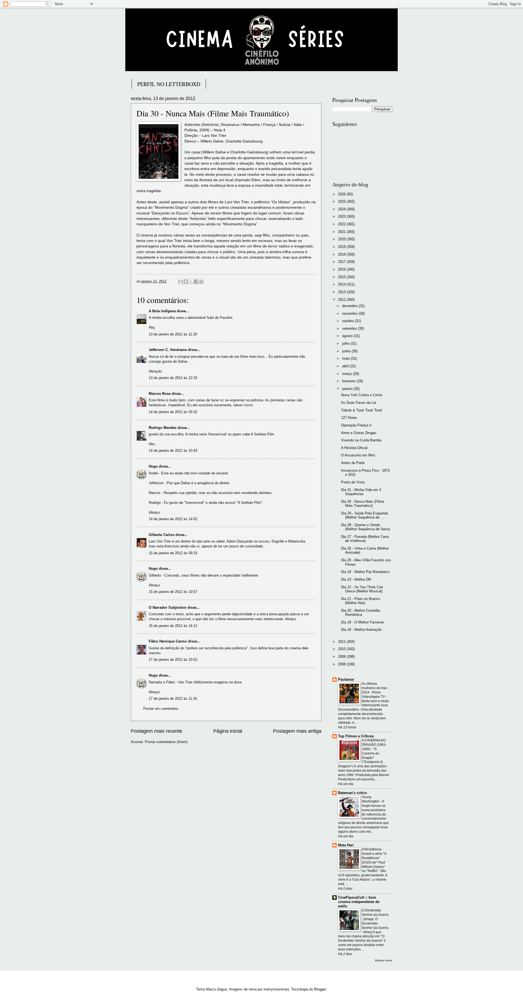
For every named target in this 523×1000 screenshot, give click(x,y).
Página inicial (227, 731)
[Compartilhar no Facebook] (196, 281)
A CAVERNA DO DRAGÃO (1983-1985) (374, 744)
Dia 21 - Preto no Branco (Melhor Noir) (360, 601)
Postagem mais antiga (297, 731)
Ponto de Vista (352, 482)
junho (347, 351)
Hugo (153, 466)
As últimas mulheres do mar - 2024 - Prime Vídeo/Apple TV (375, 690)
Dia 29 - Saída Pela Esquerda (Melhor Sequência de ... (364, 515)
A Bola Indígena (162, 311)
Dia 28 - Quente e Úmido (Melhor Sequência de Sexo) (365, 527)
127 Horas (349, 418)
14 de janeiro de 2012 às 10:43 (173, 451)
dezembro (350, 306)
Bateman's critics (352, 793)
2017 (342, 262)
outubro (348, 321)
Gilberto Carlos (161, 535)
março (347, 374)
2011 (342, 642)
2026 (342, 194)
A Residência (372, 849)
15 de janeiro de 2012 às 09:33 (173, 553)
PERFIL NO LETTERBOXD (168, 84)
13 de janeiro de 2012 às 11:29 (173, 334)
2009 (342, 656)
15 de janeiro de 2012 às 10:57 (173, 592)
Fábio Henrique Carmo (168, 641)
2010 (342, 649)
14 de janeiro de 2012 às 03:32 (173, 412)
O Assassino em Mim (358, 455)
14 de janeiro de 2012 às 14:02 (173, 519)
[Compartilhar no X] (191, 281)
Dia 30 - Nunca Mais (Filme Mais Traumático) (362, 503)
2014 (342, 284)
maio (346, 358)
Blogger (320, 989)
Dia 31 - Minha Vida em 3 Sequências (361, 492)
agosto (348, 336)
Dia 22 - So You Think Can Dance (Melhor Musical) (362, 589)
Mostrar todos (383, 960)
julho (346, 343)
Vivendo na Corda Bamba (361, 440)
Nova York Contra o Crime (361, 395)
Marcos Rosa (160, 394)
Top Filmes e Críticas (356, 736)
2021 (342, 232)
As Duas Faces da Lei (358, 403)
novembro (350, 313)
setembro (350, 328)
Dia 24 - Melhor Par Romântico (365, 572)
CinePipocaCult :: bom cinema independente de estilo (358, 901)
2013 (342, 292)
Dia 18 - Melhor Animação (361, 630)
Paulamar (346, 679)
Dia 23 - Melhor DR (356, 579)
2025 (342, 201)
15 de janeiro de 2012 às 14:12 (173, 626)
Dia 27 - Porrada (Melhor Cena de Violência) (365, 539)
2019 (342, 247)
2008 (342, 664)
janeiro (348, 389)
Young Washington (371, 799)
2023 (342, 216)
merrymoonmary (276, 989)
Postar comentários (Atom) (166, 742)
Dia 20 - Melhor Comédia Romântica (360, 612)
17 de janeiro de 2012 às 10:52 (173, 659)
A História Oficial (354, 448)
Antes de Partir (353, 463)
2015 (342, 277)
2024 (342, 209)
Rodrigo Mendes (163, 428)
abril (346, 366)
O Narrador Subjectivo (167, 607)
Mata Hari (346, 845)
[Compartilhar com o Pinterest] (201, 281)
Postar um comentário (160, 709)
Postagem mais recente (156, 731)
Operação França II (356, 425)
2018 (342, 254)
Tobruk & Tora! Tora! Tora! (361, 410)
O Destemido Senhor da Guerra (375, 912)
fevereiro (349, 381)
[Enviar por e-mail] (180, 281)
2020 (342, 239)
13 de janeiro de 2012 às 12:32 (173, 378)
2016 (342, 269)
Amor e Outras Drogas (358, 433)
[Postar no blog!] (185, 281)
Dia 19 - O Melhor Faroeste (362, 622)
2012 (342, 300)
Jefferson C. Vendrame (168, 350)
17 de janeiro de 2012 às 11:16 (173, 698)
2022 (342, 224)
